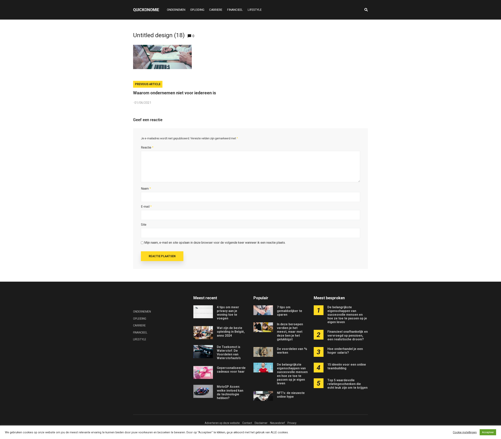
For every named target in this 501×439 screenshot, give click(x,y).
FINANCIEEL (235, 10)
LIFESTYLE (255, 10)
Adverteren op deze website (222, 423)
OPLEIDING (197, 10)
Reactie (147, 147)
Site (143, 224)
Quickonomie (146, 9)
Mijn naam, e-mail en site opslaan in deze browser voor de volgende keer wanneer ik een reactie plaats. (215, 242)
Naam (146, 188)
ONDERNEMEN (176, 10)
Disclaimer (261, 423)
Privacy (291, 423)
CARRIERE (215, 10)
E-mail (146, 206)
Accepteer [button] (488, 432)
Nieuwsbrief (277, 423)
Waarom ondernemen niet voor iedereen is (174, 92)
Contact (247, 423)
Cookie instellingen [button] (465, 432)
